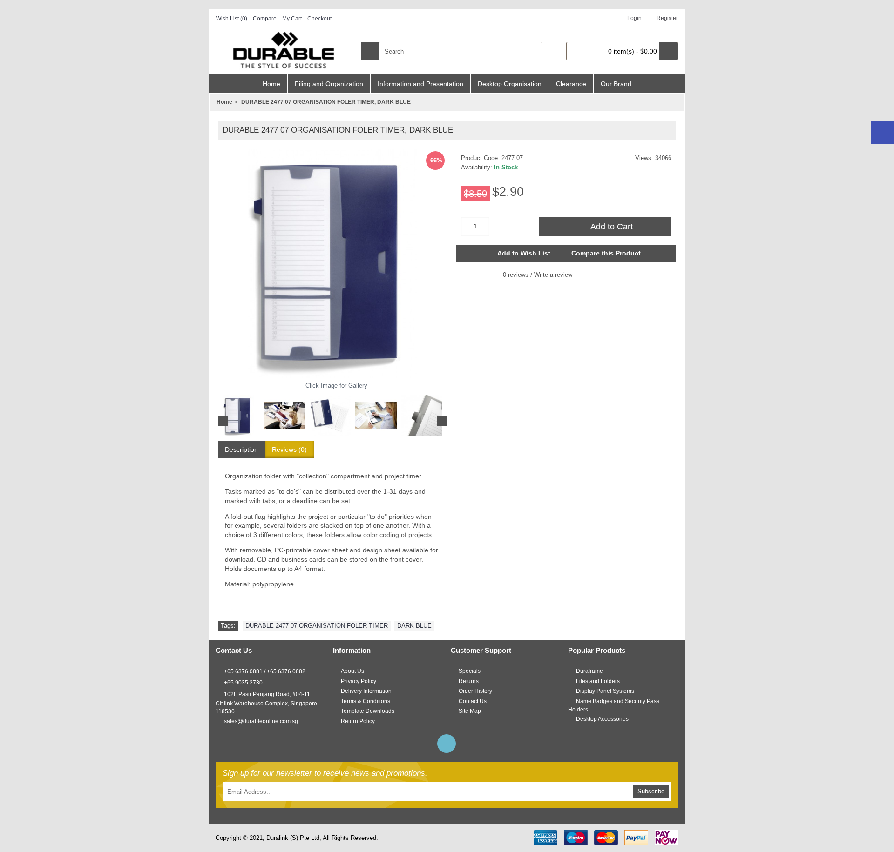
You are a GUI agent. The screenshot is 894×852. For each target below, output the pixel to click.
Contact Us (473, 701)
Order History (475, 691)
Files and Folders (598, 681)
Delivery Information (366, 691)
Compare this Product (606, 253)
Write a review (553, 274)
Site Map (470, 711)
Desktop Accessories (602, 719)
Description (241, 449)
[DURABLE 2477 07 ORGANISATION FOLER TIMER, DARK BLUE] (332, 263)
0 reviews (515, 274)
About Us (352, 671)
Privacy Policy (358, 681)
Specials (470, 671)
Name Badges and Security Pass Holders (613, 705)
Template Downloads (367, 711)
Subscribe (650, 791)
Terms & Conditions (365, 701)
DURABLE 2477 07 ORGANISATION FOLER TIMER (316, 625)
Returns (469, 681)
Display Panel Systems (605, 691)
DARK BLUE (414, 625)
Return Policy (358, 721)
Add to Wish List (523, 253)
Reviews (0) (289, 449)
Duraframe (589, 671)
